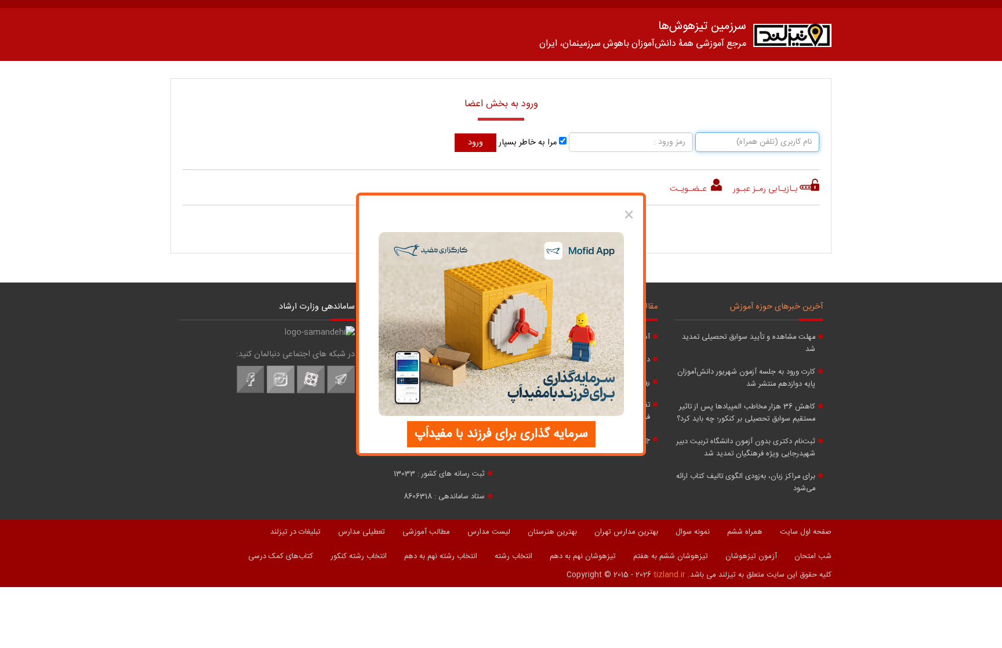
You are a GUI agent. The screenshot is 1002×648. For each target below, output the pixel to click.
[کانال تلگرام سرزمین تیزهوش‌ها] (341, 391)
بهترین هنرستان (552, 532)
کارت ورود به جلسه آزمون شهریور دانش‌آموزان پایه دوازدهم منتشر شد (746, 378)
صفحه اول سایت (806, 532)
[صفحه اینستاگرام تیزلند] (281, 391)
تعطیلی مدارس (361, 532)
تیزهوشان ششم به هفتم (670, 556)
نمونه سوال (693, 532)
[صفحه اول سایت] (792, 38)
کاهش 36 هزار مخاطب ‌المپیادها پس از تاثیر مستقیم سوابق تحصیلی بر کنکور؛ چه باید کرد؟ (746, 413)
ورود (475, 143)
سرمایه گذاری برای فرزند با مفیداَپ (501, 433)
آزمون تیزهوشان (751, 556)
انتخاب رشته (513, 556)
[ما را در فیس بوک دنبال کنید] (250, 391)
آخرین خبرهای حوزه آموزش (776, 307)
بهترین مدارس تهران (626, 532)
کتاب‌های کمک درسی (280, 556)
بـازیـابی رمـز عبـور (765, 189)
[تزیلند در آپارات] (311, 391)
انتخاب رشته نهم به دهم (440, 556)
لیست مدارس (488, 532)
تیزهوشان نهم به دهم (583, 556)
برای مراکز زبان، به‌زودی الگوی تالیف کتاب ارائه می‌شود (745, 482)
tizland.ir (669, 575)
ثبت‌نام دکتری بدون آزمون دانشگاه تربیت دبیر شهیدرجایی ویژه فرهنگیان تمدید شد (745, 448)
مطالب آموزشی (426, 532)
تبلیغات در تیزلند (295, 532)
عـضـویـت (689, 189)
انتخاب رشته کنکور (359, 556)
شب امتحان (813, 556)
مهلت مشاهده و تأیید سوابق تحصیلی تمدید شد (748, 343)
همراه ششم (745, 532)
